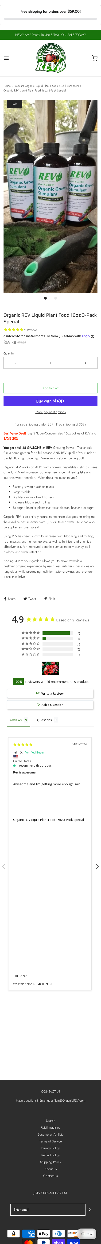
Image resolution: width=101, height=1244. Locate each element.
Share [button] (23, 976)
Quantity (9, 353)
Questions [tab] (44, 720)
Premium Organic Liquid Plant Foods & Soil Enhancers (46, 86)
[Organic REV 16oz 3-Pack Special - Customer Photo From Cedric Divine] (50, 668)
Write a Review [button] (52, 693)
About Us (50, 1169)
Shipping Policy (50, 1162)
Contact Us (50, 1175)
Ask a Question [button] (52, 705)
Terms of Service (50, 1141)
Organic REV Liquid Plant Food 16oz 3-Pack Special (48, 820)
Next (97, 863)
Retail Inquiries (50, 1127)
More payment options (50, 412)
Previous (3, 863)
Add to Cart (50, 388)
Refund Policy (50, 1155)
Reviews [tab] (15, 720)
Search (50, 1120)
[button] (50, 196)
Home (7, 86)
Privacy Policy (50, 1148)
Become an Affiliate (50, 1134)
